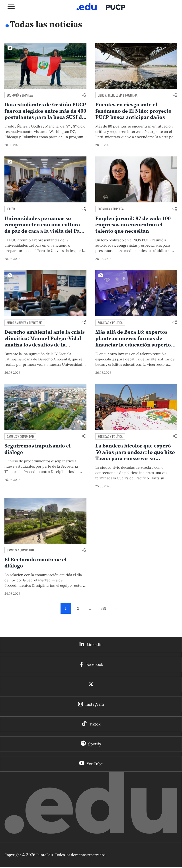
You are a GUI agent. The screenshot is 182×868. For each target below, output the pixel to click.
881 (103, 608)
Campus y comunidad (20, 436)
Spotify (94, 743)
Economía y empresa (20, 95)
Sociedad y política (110, 322)
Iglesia (11, 208)
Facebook (94, 664)
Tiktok (94, 724)
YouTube (95, 763)
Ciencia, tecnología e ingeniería (117, 95)
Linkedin (95, 644)
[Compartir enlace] (83, 95)
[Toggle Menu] (11, 6)
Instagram (94, 704)
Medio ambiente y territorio (25, 322)
